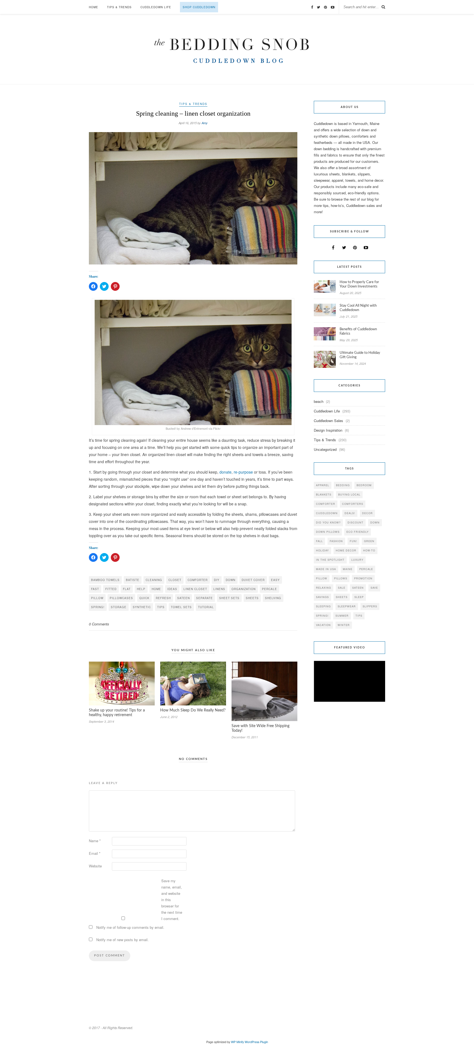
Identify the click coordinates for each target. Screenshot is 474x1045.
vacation (323, 625)
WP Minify (237, 1042)
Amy (205, 123)
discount (355, 522)
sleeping (323, 606)
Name (95, 840)
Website (95, 866)
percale (269, 589)
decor (367, 513)
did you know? (328, 522)
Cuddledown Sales (328, 420)
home (156, 589)
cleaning (154, 580)
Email (94, 853)
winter (344, 625)
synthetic (142, 607)
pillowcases (121, 598)
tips (161, 607)
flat (127, 589)
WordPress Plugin (256, 1042)
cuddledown (327, 513)
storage (118, 607)
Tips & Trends (119, 7)
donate (225, 472)
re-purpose (243, 472)
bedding (343, 485)
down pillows (328, 532)
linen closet (195, 589)
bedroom (364, 485)
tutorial (206, 607)
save (374, 588)
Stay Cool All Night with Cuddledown (358, 308)
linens (219, 589)
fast (95, 589)
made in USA (326, 569)
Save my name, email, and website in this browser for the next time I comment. (171, 899)
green (369, 541)
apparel (322, 485)
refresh (163, 598)
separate (204, 598)
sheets (252, 598)
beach (318, 401)
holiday (322, 550)
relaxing (323, 588)
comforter (198, 580)
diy (216, 580)
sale (341, 588)
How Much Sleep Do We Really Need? (192, 710)
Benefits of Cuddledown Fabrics (358, 331)
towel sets (181, 607)
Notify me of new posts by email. (122, 939)
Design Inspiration (328, 430)
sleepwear (347, 606)
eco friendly (357, 532)
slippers (370, 606)
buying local (349, 494)
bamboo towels (105, 580)
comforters (352, 504)
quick (144, 598)
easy (275, 580)
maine (347, 569)
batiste (132, 580)
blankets (323, 494)
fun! (353, 541)
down (230, 580)
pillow (97, 598)
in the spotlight (330, 560)
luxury (357, 560)
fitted (111, 589)
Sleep (359, 597)
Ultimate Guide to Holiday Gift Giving (360, 355)
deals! (350, 513)
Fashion (336, 541)
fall (319, 541)
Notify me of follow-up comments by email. (130, 927)
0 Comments (99, 624)
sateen (183, 598)
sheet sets (229, 598)
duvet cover (253, 580)
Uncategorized (325, 449)
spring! (98, 607)
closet (174, 580)
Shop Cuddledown (199, 7)
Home (93, 7)
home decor (346, 550)
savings (322, 597)
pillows (340, 578)
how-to (369, 550)
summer (342, 615)
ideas (172, 589)
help (141, 589)
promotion (363, 578)
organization (244, 589)
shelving (273, 598)
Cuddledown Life (155, 7)
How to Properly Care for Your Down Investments (359, 284)
